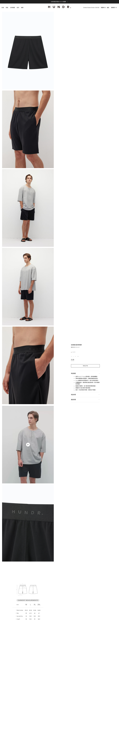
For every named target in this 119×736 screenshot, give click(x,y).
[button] (91, 7)
